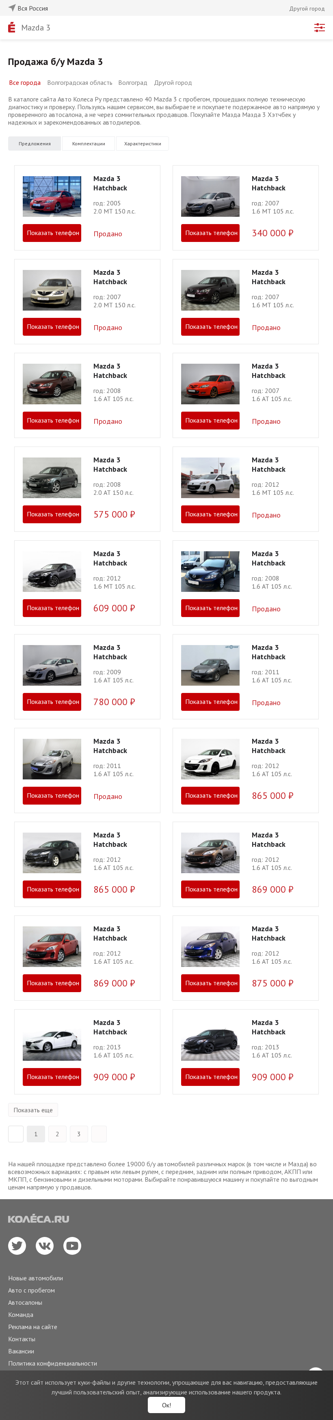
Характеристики (142, 143)
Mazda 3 (35, 27)
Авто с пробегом (31, 1290)
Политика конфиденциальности (52, 1363)
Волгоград (132, 82)
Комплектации (88, 143)
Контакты (21, 1339)
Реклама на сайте (32, 1327)
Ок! (166, 1405)
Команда (20, 1314)
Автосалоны (25, 1302)
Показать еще (33, 1110)
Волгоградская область (79, 82)
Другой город (173, 82)
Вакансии (21, 1351)
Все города (25, 82)
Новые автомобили (35, 1278)
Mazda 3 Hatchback (110, 183)
